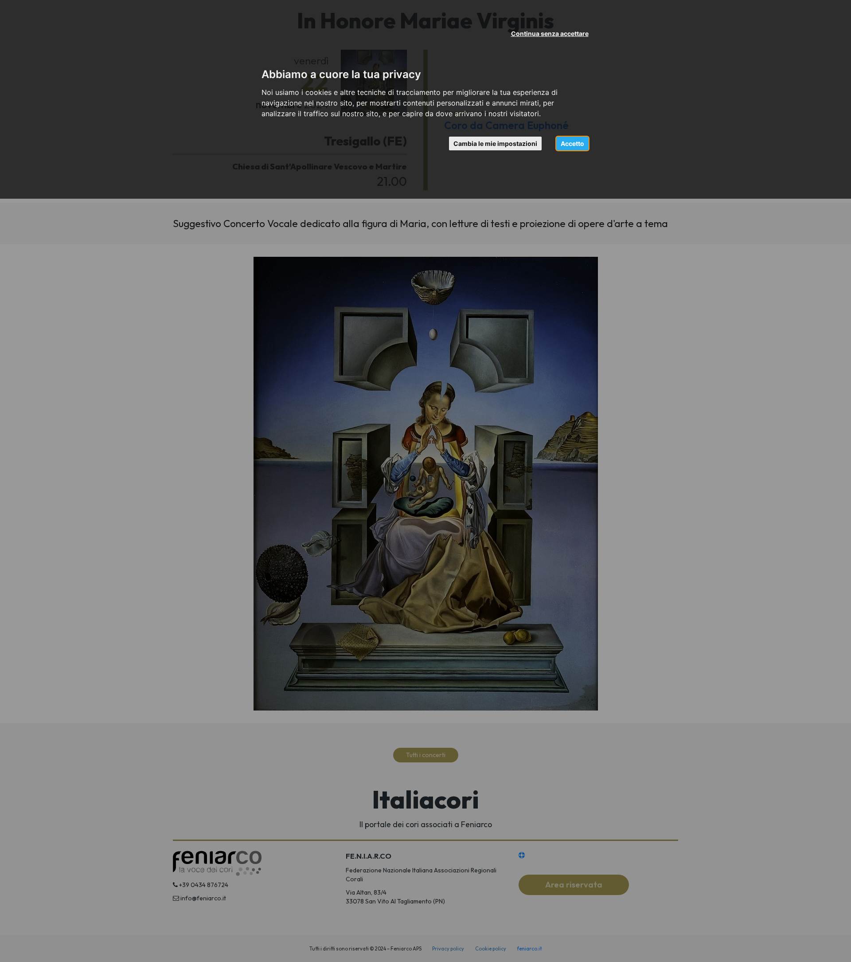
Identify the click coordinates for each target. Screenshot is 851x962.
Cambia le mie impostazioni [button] (495, 143)
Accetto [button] (572, 143)
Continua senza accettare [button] (550, 33)
